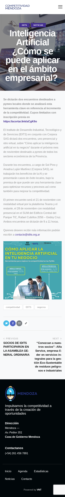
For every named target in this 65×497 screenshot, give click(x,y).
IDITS (24, 25)
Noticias (38, 25)
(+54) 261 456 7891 (16, 453)
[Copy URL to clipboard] (26, 323)
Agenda (22, 471)
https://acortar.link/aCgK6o (20, 121)
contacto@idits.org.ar (27, 234)
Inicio (8, 471)
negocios (41, 307)
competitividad (13, 307)
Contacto (26, 479)
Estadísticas (41, 471)
